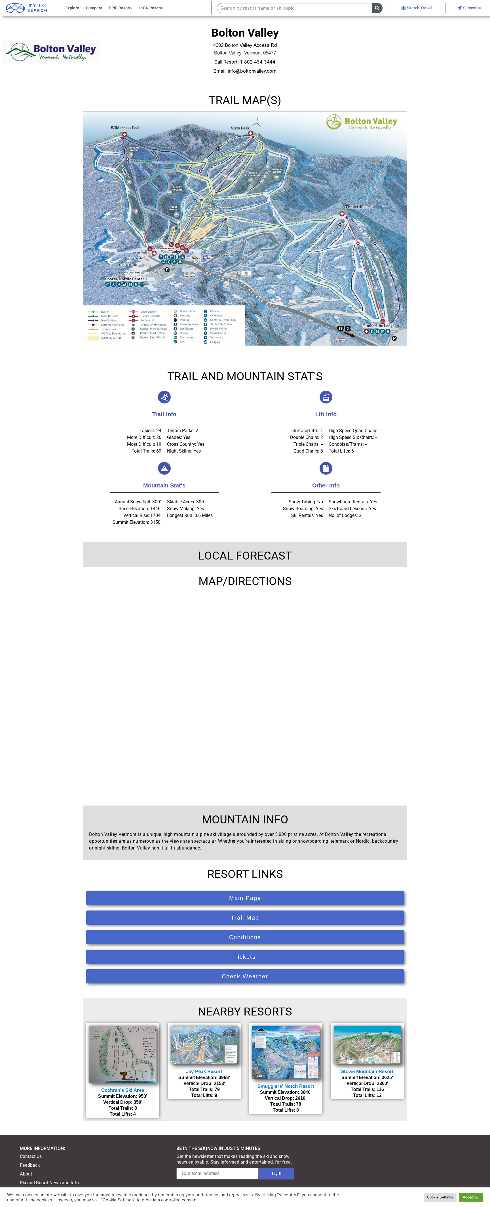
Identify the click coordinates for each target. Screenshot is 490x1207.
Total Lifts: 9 (204, 1095)
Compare (94, 8)
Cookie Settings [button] (440, 1197)
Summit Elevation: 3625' (367, 1077)
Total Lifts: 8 (286, 1110)
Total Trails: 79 (204, 1089)
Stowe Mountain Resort (367, 1071)
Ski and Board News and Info (49, 1182)
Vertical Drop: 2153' (204, 1083)
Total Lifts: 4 (123, 1114)
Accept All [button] (471, 1197)
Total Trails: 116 (367, 1089)
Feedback (30, 1165)
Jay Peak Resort (204, 1071)
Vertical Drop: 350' (122, 1102)
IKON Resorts (151, 8)
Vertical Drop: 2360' (367, 1083)
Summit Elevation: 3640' (286, 1092)
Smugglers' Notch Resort (285, 1086)
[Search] (377, 8)
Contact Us (31, 1156)
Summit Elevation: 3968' (204, 1077)
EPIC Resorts (120, 8)
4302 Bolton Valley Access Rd (245, 45)
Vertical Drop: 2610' (286, 1098)
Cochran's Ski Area (122, 1090)
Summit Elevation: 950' (122, 1096)
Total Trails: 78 (285, 1104)
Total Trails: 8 (123, 1108)
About (26, 1174)
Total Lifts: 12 (367, 1095)
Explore (72, 8)
